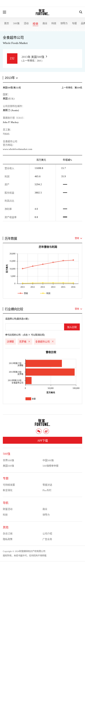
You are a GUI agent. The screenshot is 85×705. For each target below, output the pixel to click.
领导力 (64, 23)
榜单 (35, 23)
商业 (44, 23)
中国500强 (48, 460)
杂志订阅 (7, 533)
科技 (53, 23)
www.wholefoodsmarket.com (17, 149)
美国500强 (8, 466)
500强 (16, 23)
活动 (26, 23)
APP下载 (42, 440)
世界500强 (8, 460)
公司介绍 (47, 533)
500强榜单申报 (50, 466)
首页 (6, 23)
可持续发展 (9, 485)
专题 (74, 23)
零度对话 (47, 485)
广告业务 (47, 539)
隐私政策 (7, 539)
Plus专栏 (46, 490)
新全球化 (7, 490)
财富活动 (7, 509)
